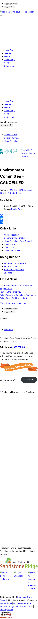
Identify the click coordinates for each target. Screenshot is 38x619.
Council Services (11, 138)
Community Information (15, 238)
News (6, 63)
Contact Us (9, 66)
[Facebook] (19, 215)
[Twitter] (19, 218)
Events (7, 56)
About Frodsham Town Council (18, 241)
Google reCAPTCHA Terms (21, 606)
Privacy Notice (10, 266)
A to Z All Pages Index (14, 269)
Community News (12, 250)
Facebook (8, 329)
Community (9, 59)
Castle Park (16, 209)
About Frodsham (11, 141)
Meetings (8, 53)
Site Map (8, 273)
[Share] (19, 222)
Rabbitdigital (6, 603)
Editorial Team (14, 193)
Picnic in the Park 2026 (10, 292)
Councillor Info (10, 134)
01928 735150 (18, 347)
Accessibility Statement (15, 263)
